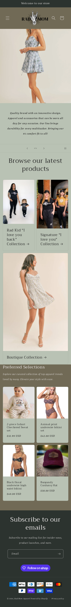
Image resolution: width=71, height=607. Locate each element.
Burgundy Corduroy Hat (49, 484)
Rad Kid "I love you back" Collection (16, 237)
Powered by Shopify (39, 599)
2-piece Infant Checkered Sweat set (17, 427)
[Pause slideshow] (67, 148)
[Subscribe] (59, 553)
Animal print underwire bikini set (51, 427)
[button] (7, 18)
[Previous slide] (27, 148)
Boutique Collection (24, 357)
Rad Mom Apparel (22, 599)
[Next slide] (44, 148)
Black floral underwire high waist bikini (16, 485)
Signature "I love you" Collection (51, 239)
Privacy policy (57, 599)
